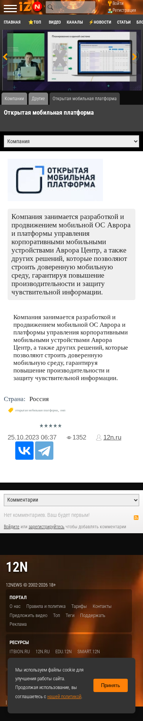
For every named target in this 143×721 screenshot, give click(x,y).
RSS (136, 517)
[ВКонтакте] (24, 450)
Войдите (11, 526)
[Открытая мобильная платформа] (71, 180)
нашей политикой (64, 696)
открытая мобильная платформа (36, 410)
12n (17, 567)
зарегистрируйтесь (46, 526)
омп (62, 410)
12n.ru (112, 437)
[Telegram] (44, 450)
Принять (110, 685)
